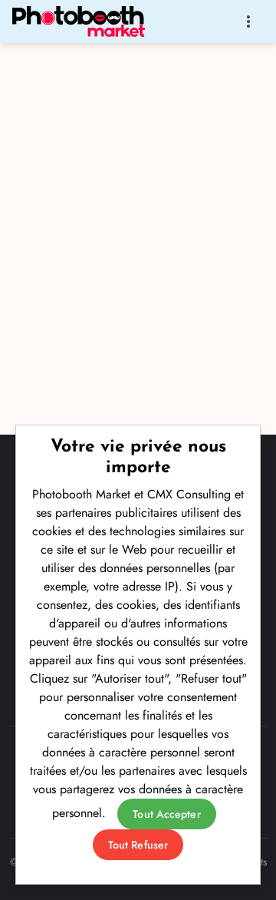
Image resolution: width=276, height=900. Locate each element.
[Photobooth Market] (82, 21)
